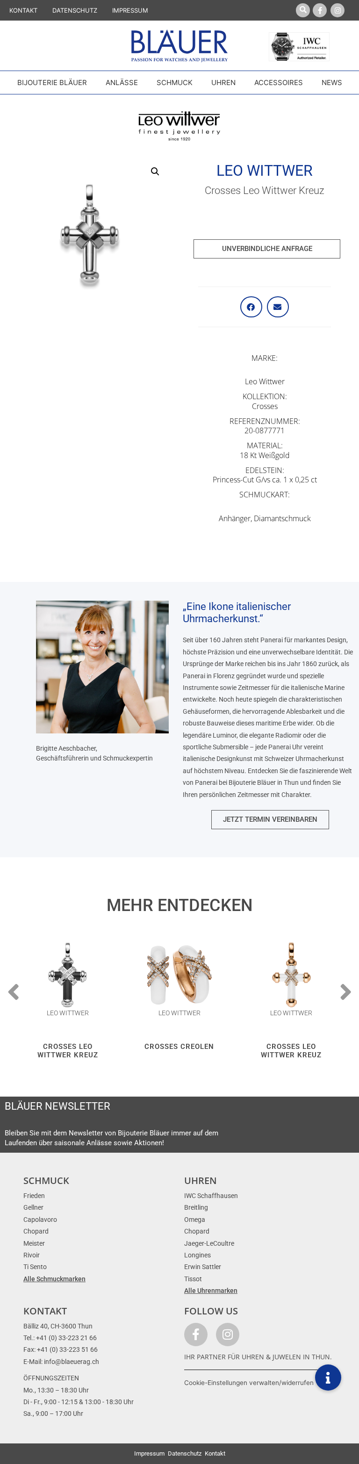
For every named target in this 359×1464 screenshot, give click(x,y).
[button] (155, 171)
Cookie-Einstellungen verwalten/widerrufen (249, 1382)
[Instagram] (337, 10)
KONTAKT (23, 10)
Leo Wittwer (264, 170)
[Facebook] (320, 10)
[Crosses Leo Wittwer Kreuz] (67, 975)
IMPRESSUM (130, 10)
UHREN (200, 1180)
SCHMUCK (46, 1180)
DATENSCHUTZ (74, 10)
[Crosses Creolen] (179, 975)
